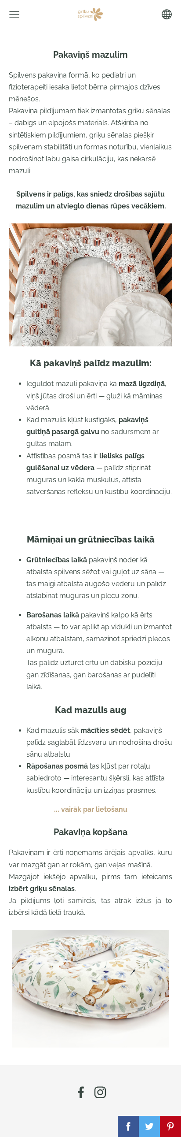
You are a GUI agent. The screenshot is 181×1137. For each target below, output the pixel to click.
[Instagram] (100, 1092)
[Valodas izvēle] (167, 14)
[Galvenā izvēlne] (14, 14)
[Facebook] (81, 1092)
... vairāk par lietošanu (90, 809)
